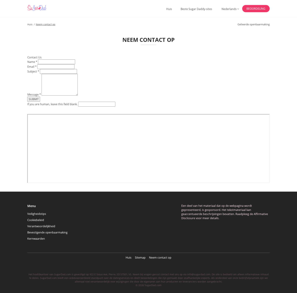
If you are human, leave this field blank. (52, 104)
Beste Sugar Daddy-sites (196, 9)
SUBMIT (34, 99)
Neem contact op (160, 257)
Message (34, 94)
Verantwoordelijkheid (41, 226)
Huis (169, 9)
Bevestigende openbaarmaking (47, 232)
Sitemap (140, 257)
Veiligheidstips (36, 214)
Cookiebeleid (35, 220)
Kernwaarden (36, 238)
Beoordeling (255, 9)
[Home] (44, 8)
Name (32, 62)
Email (32, 67)
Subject (33, 71)
